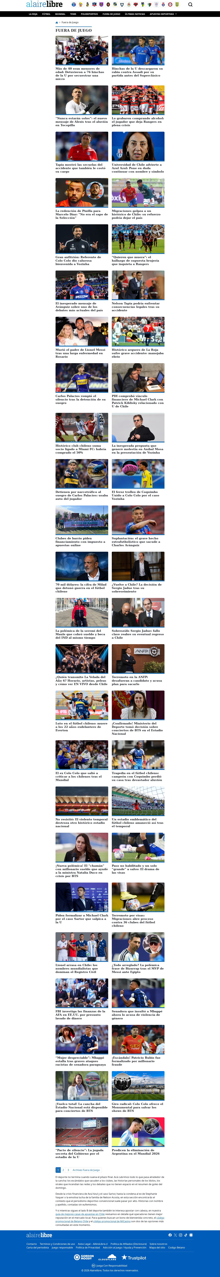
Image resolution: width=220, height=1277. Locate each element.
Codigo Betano (176, 1247)
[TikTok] (185, 1235)
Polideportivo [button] (89, 14)
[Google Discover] (191, 1235)
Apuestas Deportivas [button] (162, 14)
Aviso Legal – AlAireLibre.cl (93, 1244)
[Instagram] (180, 1235)
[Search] (190, 4)
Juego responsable (62, 1247)
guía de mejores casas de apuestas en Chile (80, 1214)
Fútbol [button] (46, 14)
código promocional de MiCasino (112, 1221)
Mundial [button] (60, 14)
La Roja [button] (33, 14)
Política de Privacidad (88, 1247)
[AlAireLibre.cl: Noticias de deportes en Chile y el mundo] (39, 1235)
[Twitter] (175, 1235)
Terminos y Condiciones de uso (57, 1244)
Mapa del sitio (157, 1247)
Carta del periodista (37, 1247)
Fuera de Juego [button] (111, 14)
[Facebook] (170, 1235)
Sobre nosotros (158, 1244)
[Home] (45, 4)
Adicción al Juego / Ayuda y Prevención (124, 1247)
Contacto (31, 1244)
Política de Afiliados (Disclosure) (129, 1244)
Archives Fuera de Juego (86, 1170)
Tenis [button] (73, 14)
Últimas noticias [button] (135, 14)
